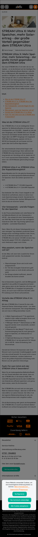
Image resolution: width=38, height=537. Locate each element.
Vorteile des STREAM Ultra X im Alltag (18, 112)
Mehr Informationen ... (22, 487)
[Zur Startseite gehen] (19, 7)
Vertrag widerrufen (11, 469)
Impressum (24, 489)
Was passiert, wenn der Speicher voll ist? (19, 110)
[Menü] (2, 7)
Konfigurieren (19, 494)
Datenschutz (14, 489)
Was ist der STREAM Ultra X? (15, 99)
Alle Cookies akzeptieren (19, 506)
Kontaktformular (19, 463)
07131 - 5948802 (9, 453)
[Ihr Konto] (31, 7)
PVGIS (4, 523)
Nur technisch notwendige (19, 500)
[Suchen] (7, 7)
